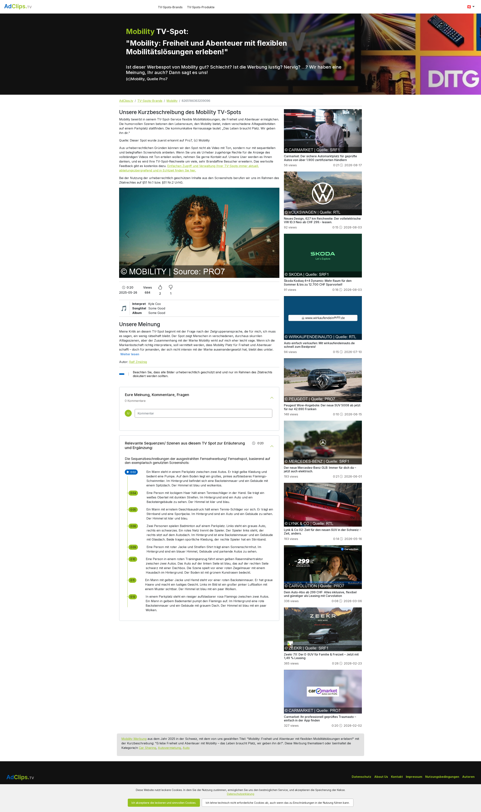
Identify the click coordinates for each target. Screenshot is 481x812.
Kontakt (397, 777)
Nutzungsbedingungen (442, 777)
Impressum (414, 777)
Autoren (468, 777)
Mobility (172, 101)
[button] (470, 7)
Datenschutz (361, 777)
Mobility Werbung (134, 739)
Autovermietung (169, 748)
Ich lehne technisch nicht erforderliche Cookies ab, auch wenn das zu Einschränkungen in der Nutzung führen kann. (277, 802)
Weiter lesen (129, 354)
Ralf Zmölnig (138, 362)
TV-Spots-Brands (170, 7)
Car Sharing (147, 748)
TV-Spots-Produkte (201, 7)
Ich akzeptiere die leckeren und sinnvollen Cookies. (164, 802)
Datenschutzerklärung (240, 793)
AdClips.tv (126, 101)
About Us (381, 777)
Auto (186, 748)
